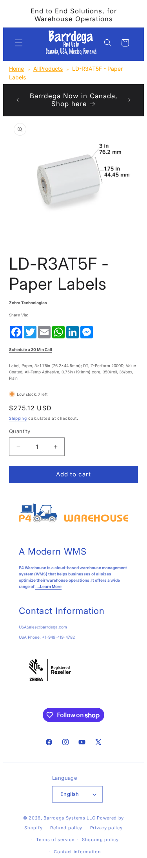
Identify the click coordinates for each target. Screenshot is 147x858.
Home (16, 68)
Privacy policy (106, 827)
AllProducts (48, 68)
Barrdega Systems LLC (69, 818)
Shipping (18, 418)
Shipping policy (100, 839)
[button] (18, 42)
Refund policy (66, 827)
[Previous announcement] (17, 99)
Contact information (77, 851)
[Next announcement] (129, 99)
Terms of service (55, 839)
